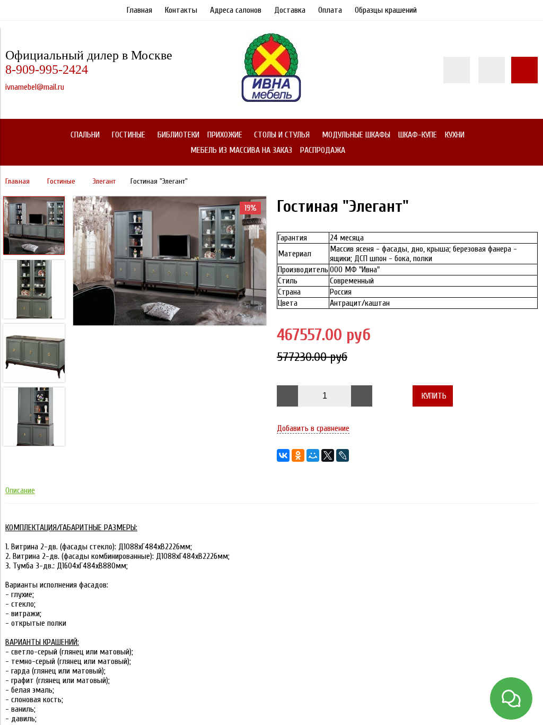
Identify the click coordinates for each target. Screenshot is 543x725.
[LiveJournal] (342, 455)
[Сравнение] (491, 70)
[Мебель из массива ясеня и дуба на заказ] (271, 103)
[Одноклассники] (298, 455)
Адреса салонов (235, 10)
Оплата (330, 10)
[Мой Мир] (312, 455)
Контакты (181, 10)
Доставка (289, 10)
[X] (327, 455)
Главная (139, 10)
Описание (20, 490)
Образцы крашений (386, 10)
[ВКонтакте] (283, 455)
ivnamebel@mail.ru (34, 87)
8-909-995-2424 (46, 69)
